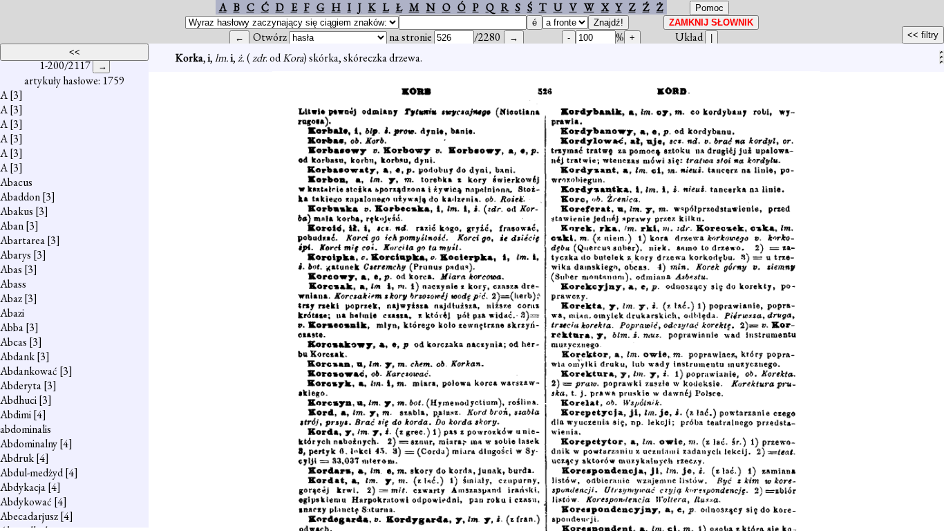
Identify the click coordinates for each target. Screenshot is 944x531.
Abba (11, 327)
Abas (11, 269)
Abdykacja (23, 487)
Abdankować (28, 371)
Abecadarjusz (29, 516)
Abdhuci (18, 400)
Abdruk (17, 458)
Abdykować (26, 501)
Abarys (15, 255)
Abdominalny (28, 443)
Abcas (13, 342)
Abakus (16, 211)
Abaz (11, 298)
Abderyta (20, 385)
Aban (11, 225)
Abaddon (20, 196)
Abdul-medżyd (31, 472)
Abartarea (22, 240)
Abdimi (15, 414)
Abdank (17, 356)
